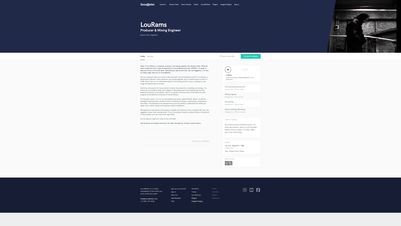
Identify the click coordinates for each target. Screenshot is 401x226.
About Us (174, 195)
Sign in (236, 5)
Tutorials (215, 192)
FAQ (172, 201)
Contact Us (216, 198)
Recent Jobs (174, 5)
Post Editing (229, 102)
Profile (142, 56)
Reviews (150, 56)
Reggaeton (236, 146)
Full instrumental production (235, 87)
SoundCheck (205, 5)
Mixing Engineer (231, 94)
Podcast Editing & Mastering (235, 109)
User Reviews (176, 198)
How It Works (186, 5)
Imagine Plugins (226, 5)
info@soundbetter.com (148, 199)
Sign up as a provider (178, 189)
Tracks (196, 5)
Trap (242, 146)
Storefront (195, 189)
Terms (214, 189)
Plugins (215, 5)
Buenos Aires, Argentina (149, 35)
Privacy (214, 195)
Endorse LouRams (200, 141)
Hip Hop (228, 146)
